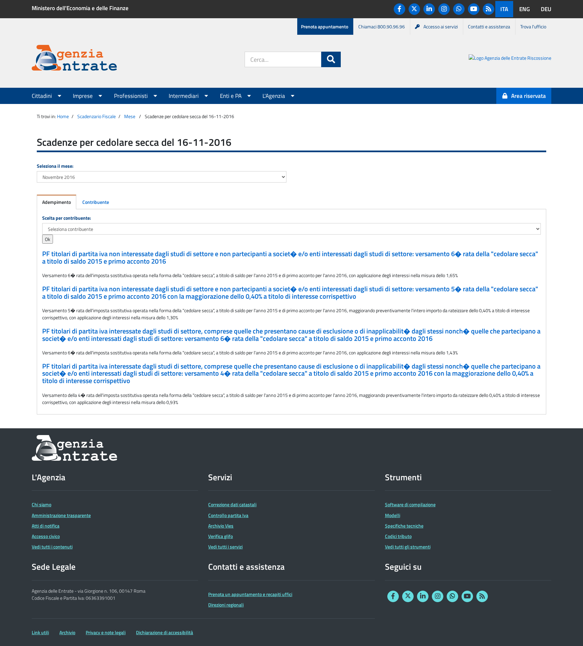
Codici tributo (398, 536)
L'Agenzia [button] (274, 95)
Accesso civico (46, 536)
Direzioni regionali (226, 604)
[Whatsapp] (459, 9)
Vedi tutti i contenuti (52, 546)
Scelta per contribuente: (66, 217)
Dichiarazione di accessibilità (164, 632)
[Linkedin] (429, 9)
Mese (129, 116)
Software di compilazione (410, 504)
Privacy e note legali (106, 632)
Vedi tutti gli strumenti (408, 546)
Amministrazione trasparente (61, 515)
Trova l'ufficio (533, 26)
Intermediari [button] (184, 95)
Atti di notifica (45, 525)
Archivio (67, 632)
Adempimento (56, 202)
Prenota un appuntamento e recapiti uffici (250, 594)
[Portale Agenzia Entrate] (74, 58)
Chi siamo (41, 504)
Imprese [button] (83, 95)
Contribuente (95, 202)
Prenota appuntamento (324, 26)
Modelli (392, 515)
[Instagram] (444, 9)
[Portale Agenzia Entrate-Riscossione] (510, 58)
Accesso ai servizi (440, 26)
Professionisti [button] (131, 95)
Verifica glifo (220, 536)
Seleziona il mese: (55, 165)
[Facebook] (399, 9)
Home (63, 116)
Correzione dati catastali (232, 504)
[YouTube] (473, 9)
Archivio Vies (220, 525)
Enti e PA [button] (231, 95)
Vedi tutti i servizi (225, 546)
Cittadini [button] (42, 95)
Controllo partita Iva (228, 515)
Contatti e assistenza (489, 26)
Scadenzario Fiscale (96, 116)
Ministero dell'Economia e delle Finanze (80, 8)
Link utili (40, 632)
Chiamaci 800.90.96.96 (381, 26)
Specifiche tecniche (404, 525)
